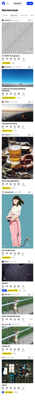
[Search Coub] (7, 3)
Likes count (14, 15)
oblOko (7, 101)
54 (13, 188)
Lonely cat (6, 346)
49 (31, 319)
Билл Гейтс (8, 67)
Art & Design (6, 63)
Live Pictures (6, 188)
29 (13, 63)
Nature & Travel (7, 130)
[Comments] (11, 59)
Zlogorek (7, 134)
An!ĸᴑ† (7, 261)
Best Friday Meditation (10, 181)
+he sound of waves (9, 124)
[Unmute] (4, 51)
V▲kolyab (8, 192)
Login (30, 3)
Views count (23, 15)
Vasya (6, 324)
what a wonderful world (11, 316)
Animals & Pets (7, 353)
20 (15, 392)
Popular (5, 15)
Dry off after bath (8, 250)
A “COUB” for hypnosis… (11, 56)
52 (14, 353)
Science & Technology (9, 97)
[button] (3, 59)
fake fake (7, 294)
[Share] (29, 20)
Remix (4, 290)
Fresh (31, 15)
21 (18, 98)
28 (15, 130)
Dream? (5, 283)
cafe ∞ (4, 385)
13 (25, 290)
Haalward (7, 20)
